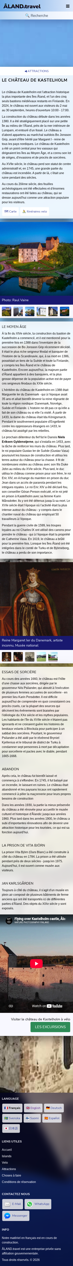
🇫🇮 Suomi (32, 1118)
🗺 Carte (10, 211)
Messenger (19, 1216)
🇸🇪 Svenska (12, 1118)
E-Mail (16, 1204)
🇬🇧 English (33, 1108)
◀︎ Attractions (37, 71)
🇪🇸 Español (52, 1118)
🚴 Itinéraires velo (34, 211)
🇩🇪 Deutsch (54, 1108)
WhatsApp (41, 1204)
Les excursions (50, 1026)
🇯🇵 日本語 (11, 1128)
